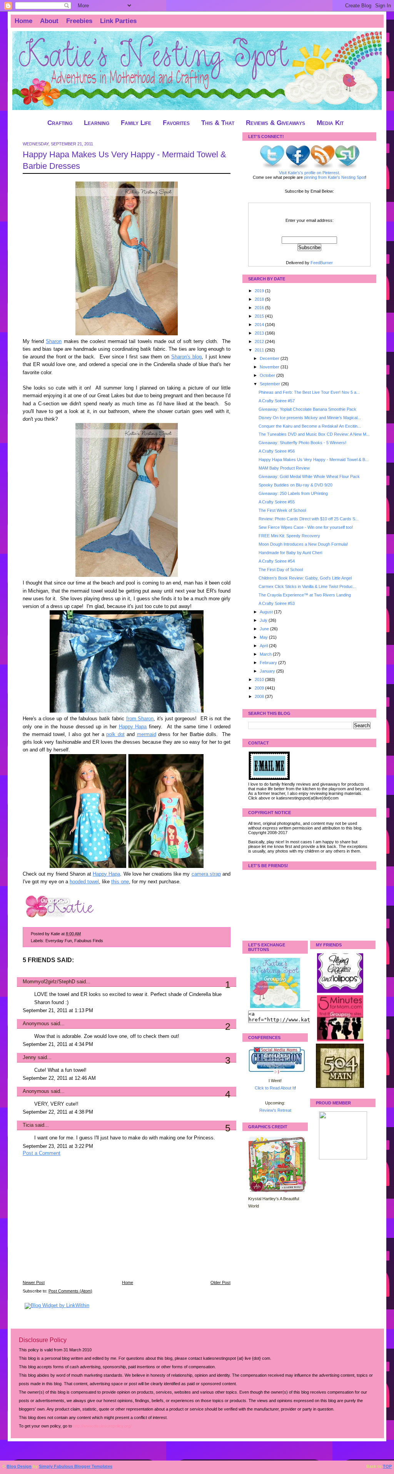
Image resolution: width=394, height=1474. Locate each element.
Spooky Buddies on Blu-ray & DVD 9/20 (295, 485)
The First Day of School (281, 569)
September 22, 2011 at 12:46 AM (59, 1078)
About (49, 21)
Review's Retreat (275, 1110)
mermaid (146, 734)
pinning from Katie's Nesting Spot (334, 177)
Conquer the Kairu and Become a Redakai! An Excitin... (310, 426)
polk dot (115, 734)
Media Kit (330, 123)
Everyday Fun (58, 940)
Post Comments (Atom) (70, 1291)
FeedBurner (322, 262)
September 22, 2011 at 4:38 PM (58, 1112)
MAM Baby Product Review (284, 468)
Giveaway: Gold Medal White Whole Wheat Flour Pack (309, 476)
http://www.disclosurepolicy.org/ (102, 1426)
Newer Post (34, 1282)
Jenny (29, 1057)
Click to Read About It (275, 1088)
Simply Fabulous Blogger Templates (75, 1466)
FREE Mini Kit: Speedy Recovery (289, 535)
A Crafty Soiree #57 (277, 400)
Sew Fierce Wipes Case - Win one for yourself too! (306, 527)
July (264, 620)
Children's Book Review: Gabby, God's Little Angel (305, 578)
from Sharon (140, 718)
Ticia (28, 1125)
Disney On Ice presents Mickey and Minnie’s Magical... (310, 417)
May (264, 637)
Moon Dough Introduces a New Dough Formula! (303, 544)
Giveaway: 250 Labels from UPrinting (293, 493)
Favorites (176, 123)
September (270, 383)
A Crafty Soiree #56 (277, 451)
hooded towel (84, 881)
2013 (260, 333)
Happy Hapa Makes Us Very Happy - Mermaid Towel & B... (314, 459)
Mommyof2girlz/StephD (49, 981)
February (269, 662)
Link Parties (118, 21)
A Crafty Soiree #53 (277, 603)
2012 (260, 341)
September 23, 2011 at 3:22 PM (58, 1146)
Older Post (220, 1282)
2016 (260, 307)
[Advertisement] (80, 1223)
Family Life (136, 123)
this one (120, 881)
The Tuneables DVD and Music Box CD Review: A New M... (314, 434)
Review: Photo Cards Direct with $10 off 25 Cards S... (309, 518)
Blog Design (19, 1466)
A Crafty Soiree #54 (277, 561)
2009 (260, 688)
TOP (387, 1466)
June (265, 628)
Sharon (54, 341)
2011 (260, 350)
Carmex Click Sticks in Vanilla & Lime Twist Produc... (307, 586)
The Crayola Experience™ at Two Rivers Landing (305, 595)
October (268, 375)
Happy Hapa (133, 727)
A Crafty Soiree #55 (277, 502)
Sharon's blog (186, 357)
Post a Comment (41, 1153)
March (266, 654)
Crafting (59, 123)
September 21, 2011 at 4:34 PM (58, 1044)
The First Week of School (282, 510)
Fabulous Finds (88, 940)
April (264, 645)
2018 (260, 299)
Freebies (79, 21)
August (267, 612)
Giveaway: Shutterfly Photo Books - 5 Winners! (302, 442)
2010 (260, 679)
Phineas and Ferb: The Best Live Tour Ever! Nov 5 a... (309, 392)
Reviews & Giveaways (275, 123)
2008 (260, 696)
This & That (217, 123)
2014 (260, 324)
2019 (260, 290)
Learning (96, 123)
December (270, 358)
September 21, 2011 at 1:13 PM (58, 1010)
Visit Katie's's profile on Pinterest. (309, 172)
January (268, 671)
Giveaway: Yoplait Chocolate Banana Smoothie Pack (307, 409)
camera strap (206, 874)
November (270, 367)
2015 (260, 316)
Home (23, 21)
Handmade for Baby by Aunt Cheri (290, 552)
